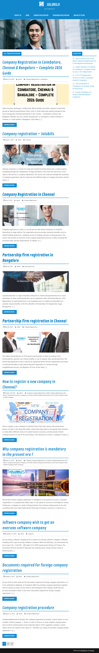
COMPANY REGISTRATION (41, 15)
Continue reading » (9, 125)
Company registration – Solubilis (28, 133)
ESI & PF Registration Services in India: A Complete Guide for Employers (83, 77)
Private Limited (58, 395)
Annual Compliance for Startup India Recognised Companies (82, 94)
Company (28, 140)
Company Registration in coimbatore (36, 79)
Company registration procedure (28, 607)
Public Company (18, 465)
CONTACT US (17, 15)
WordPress (84, 650)
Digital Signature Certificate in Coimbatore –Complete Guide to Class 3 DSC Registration (84, 69)
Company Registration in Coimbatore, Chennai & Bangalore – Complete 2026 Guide (32, 68)
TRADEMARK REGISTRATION (61, 15)
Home (27, 15)
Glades (92, 650)
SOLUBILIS (53, 4)
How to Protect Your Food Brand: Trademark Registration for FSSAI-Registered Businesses (84, 60)
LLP (46, 460)
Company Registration (30, 200)
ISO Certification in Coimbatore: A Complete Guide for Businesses (83, 86)
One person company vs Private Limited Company (28, 395)
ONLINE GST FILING (79, 15)
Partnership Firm (29, 266)
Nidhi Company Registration (55, 393)
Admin (20, 79)
